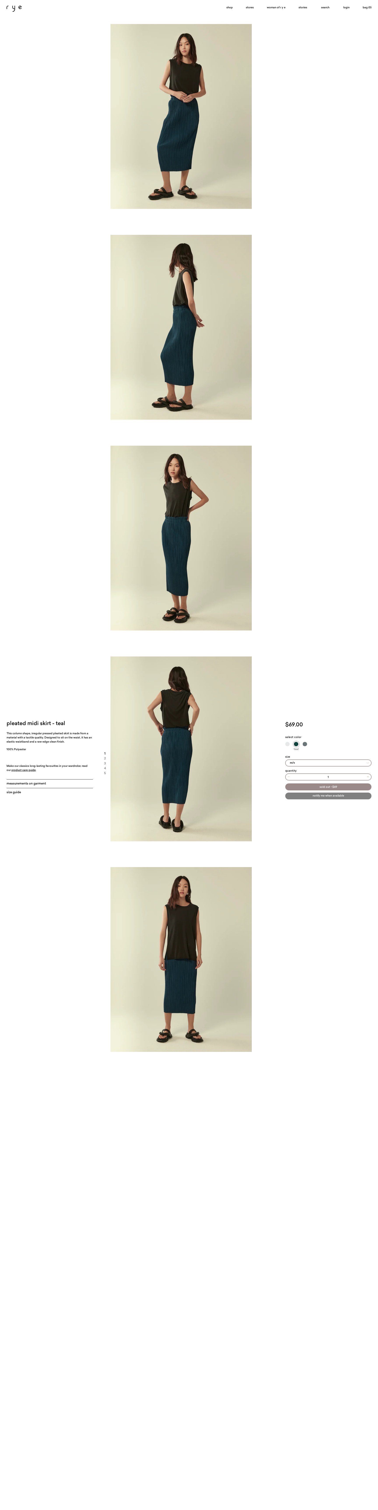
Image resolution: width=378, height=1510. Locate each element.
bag (367, 7)
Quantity (291, 771)
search (325, 7)
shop (229, 7)
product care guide (23, 770)
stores (250, 7)
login (346, 7)
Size (287, 757)
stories (303, 7)
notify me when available (328, 796)
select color (293, 737)
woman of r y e (276, 7)
